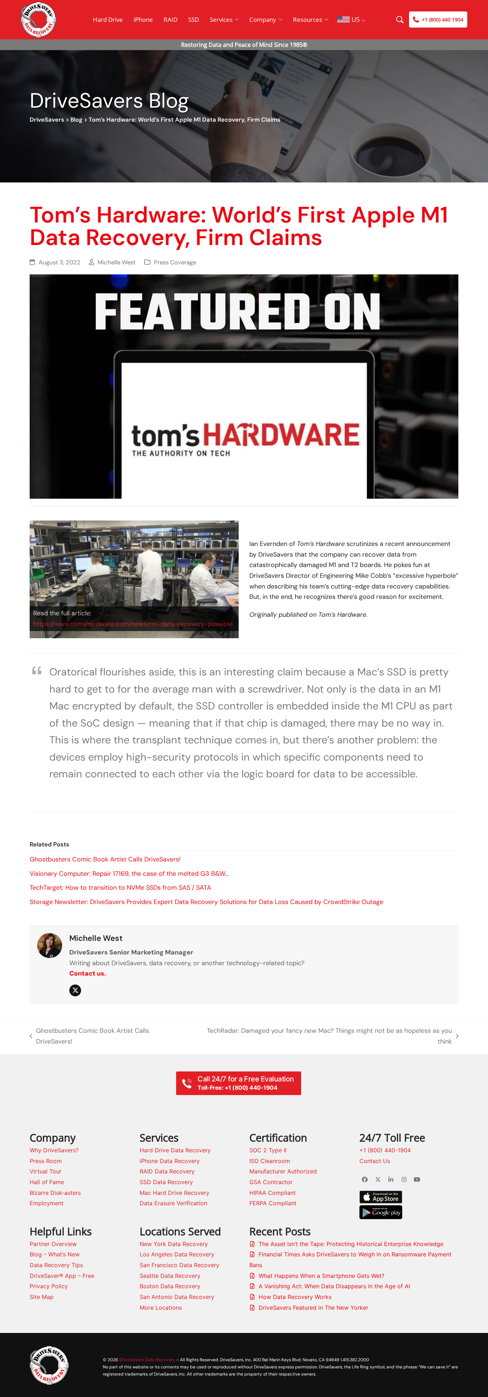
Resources (307, 19)
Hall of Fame (47, 1182)
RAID (171, 19)
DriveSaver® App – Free (62, 1275)
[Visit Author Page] (49, 945)
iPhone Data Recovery (170, 1160)
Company (262, 19)
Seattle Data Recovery (170, 1275)
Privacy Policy (49, 1286)
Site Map (42, 1296)
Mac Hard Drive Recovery (174, 1192)
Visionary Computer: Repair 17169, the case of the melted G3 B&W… (129, 873)
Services (221, 19)
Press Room (46, 1160)
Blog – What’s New (55, 1254)
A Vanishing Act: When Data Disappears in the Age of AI (334, 1286)
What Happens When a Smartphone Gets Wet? (321, 1275)
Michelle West (117, 262)
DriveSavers (47, 119)
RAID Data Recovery (167, 1171)
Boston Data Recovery (170, 1286)
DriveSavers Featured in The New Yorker (313, 1307)
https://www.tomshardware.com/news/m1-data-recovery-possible (133, 624)
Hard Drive (108, 19)
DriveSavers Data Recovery (147, 1359)
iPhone (143, 19)
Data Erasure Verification (173, 1203)
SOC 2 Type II (268, 1150)
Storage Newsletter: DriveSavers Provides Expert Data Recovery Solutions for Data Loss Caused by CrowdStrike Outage (206, 902)
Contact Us (374, 1160)
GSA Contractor (271, 1182)
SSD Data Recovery (166, 1182)
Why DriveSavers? (54, 1150)
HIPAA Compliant (272, 1192)
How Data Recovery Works (295, 1296)
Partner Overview (53, 1243)
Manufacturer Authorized (283, 1171)
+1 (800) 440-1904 (385, 1150)
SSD (193, 19)
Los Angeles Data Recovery (177, 1254)
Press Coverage (175, 262)
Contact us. (87, 973)
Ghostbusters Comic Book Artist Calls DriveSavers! (105, 859)
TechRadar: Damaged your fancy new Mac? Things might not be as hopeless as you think (322, 1036)
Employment (47, 1203)
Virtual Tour (45, 1171)
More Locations (161, 1307)
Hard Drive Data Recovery (175, 1150)
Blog (76, 119)
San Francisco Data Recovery (179, 1265)
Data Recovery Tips (56, 1265)
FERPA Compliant (273, 1203)
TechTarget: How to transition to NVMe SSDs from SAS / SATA (120, 887)
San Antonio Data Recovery (177, 1296)
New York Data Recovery (174, 1243)
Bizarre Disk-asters (55, 1192)
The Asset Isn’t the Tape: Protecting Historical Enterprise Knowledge (351, 1243)
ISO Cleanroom (269, 1160)
